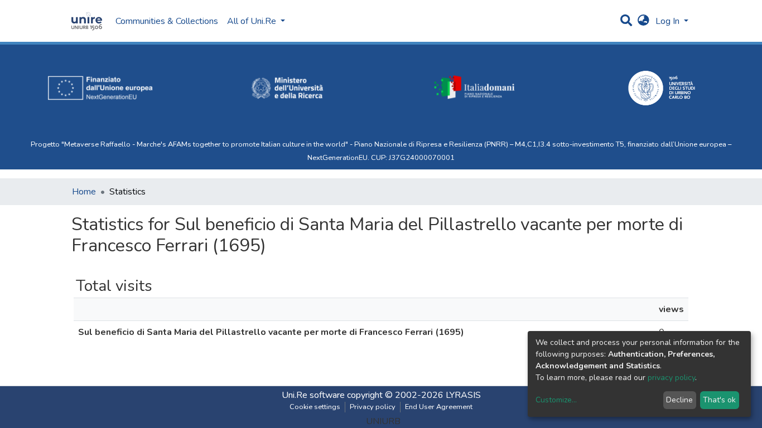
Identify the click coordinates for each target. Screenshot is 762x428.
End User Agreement (438, 407)
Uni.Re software (313, 395)
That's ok (719, 400)
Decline (679, 400)
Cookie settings (315, 407)
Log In (668, 21)
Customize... (556, 400)
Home (84, 192)
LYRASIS (463, 395)
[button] (643, 21)
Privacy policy (373, 407)
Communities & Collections (166, 21)
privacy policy (671, 377)
